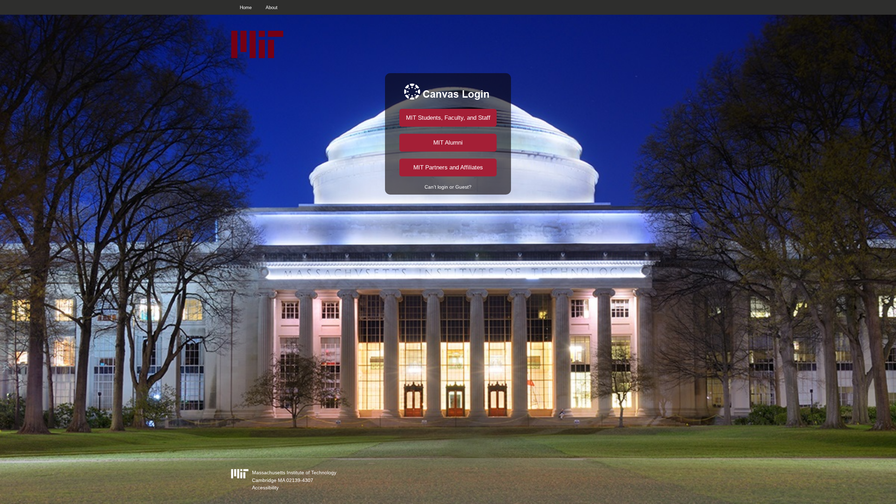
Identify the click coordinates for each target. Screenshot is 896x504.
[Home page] (257, 56)
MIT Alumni (448, 142)
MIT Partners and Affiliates (448, 167)
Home (246, 7)
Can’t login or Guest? (448, 187)
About (272, 7)
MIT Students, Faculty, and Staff (448, 117)
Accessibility (265, 487)
